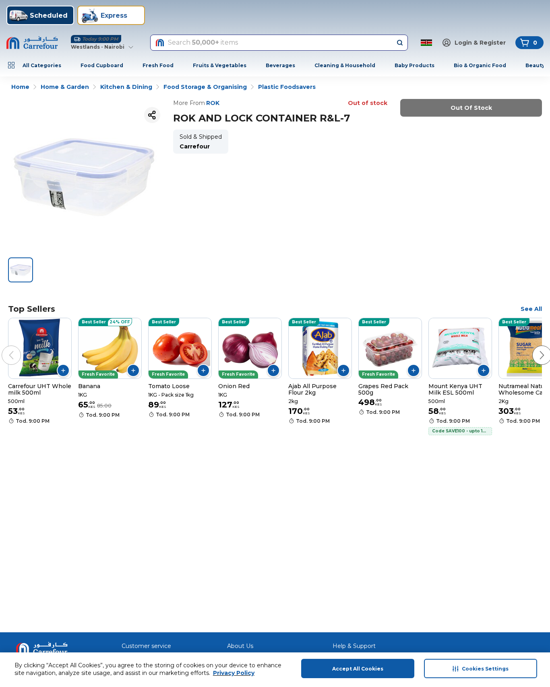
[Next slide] (534, 347)
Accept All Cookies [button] (357, 669)
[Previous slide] (3, 347)
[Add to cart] (63, 370)
